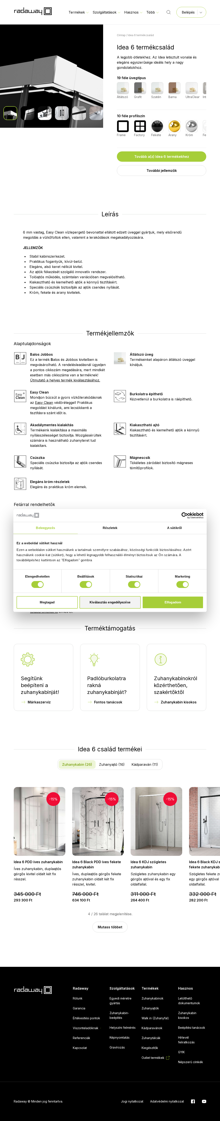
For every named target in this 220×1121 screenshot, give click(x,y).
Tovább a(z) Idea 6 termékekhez (161, 156)
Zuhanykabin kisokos (179, 702)
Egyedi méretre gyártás (120, 1000)
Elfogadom (173, 602)
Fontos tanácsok (108, 702)
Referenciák (81, 1038)
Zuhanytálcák (151, 1038)
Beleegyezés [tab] (45, 528)
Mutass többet (110, 927)
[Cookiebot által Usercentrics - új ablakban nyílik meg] (184, 515)
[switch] (86, 584)
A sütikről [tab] (174, 528)
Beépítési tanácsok (191, 1027)
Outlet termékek (153, 1057)
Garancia (79, 1008)
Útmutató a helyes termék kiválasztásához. (65, 380)
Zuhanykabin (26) (77, 764)
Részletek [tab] (110, 528)
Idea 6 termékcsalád (141, 35)
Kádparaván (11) (144, 764)
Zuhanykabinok (152, 998)
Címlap (121, 35)
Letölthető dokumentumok (189, 1000)
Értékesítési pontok (86, 1018)
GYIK (181, 1052)
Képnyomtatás (120, 1037)
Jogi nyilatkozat (132, 1101)
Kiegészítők (150, 1048)
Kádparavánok (152, 1028)
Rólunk (77, 998)
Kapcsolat (80, 1048)
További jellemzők (162, 170)
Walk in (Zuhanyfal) (155, 1018)
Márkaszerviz (39, 702)
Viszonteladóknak (85, 1028)
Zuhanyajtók (150, 1008)
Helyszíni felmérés (123, 1027)
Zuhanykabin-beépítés (119, 1015)
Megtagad (47, 602)
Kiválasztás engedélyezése (110, 602)
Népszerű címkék (190, 1062)
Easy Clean (44, 402)
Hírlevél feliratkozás (186, 1040)
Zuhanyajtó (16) (112, 764)
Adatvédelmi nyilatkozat (167, 1101)
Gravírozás (117, 1047)
